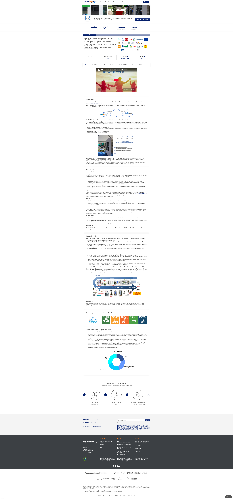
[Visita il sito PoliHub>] (120, 479)
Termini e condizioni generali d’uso (142, 441)
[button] (127, 56)
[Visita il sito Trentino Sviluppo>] (106, 478)
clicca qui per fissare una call (96, 103)
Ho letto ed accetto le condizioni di (128, 423)
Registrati (146, 1)
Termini (137, 427)
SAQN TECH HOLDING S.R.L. (104, 22)
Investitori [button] (123, 64)
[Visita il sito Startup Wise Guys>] (95, 473)
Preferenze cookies (139, 453)
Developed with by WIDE (116, 496)
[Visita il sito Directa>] (134, 478)
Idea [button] (86, 64)
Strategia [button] (94, 64)
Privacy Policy (135, 423)
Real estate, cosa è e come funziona (124, 445)
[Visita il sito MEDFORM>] (130, 473)
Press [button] (140, 64)
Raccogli (107, 1)
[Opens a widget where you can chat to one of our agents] (228, 496)
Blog (101, 447)
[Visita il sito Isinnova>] (137, 473)
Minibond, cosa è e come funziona (124, 444)
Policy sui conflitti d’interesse (141, 447)
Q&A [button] (133, 64)
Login (141, 1)
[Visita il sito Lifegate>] (144, 473)
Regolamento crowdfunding (123, 450)
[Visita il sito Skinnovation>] (102, 473)
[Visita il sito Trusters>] (88, 473)
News (101, 448)
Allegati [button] (112, 64)
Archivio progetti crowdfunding (106, 441)
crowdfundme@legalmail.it (88, 450)
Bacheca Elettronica (123, 1)
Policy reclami (138, 445)
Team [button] (103, 64)
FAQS (118, 441)
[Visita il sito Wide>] (116, 473)
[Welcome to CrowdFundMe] (90, 1)
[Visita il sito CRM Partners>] (127, 479)
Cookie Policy (137, 451)
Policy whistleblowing (139, 450)
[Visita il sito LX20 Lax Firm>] (109, 473)
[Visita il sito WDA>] (99, 478)
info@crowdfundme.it (138, 429)
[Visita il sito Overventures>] (123, 473)
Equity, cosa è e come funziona (123, 442)
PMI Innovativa (124, 58)
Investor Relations (121, 454)
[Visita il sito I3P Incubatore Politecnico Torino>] (113, 478)
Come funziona (113, 1)
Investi (101, 1)
